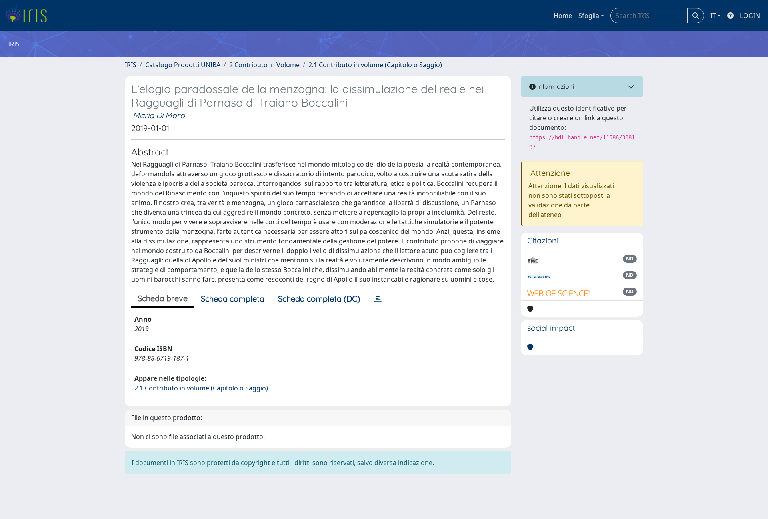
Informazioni (555, 86)
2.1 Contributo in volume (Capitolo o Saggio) (375, 64)
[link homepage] (29, 15)
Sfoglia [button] (588, 15)
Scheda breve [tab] (163, 298)
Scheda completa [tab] (232, 299)
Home (563, 15)
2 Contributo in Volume (264, 64)
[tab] (377, 298)
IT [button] (713, 15)
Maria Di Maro (159, 115)
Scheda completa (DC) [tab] (319, 299)
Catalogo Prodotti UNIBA (182, 64)
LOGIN (750, 15)
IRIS (130, 64)
